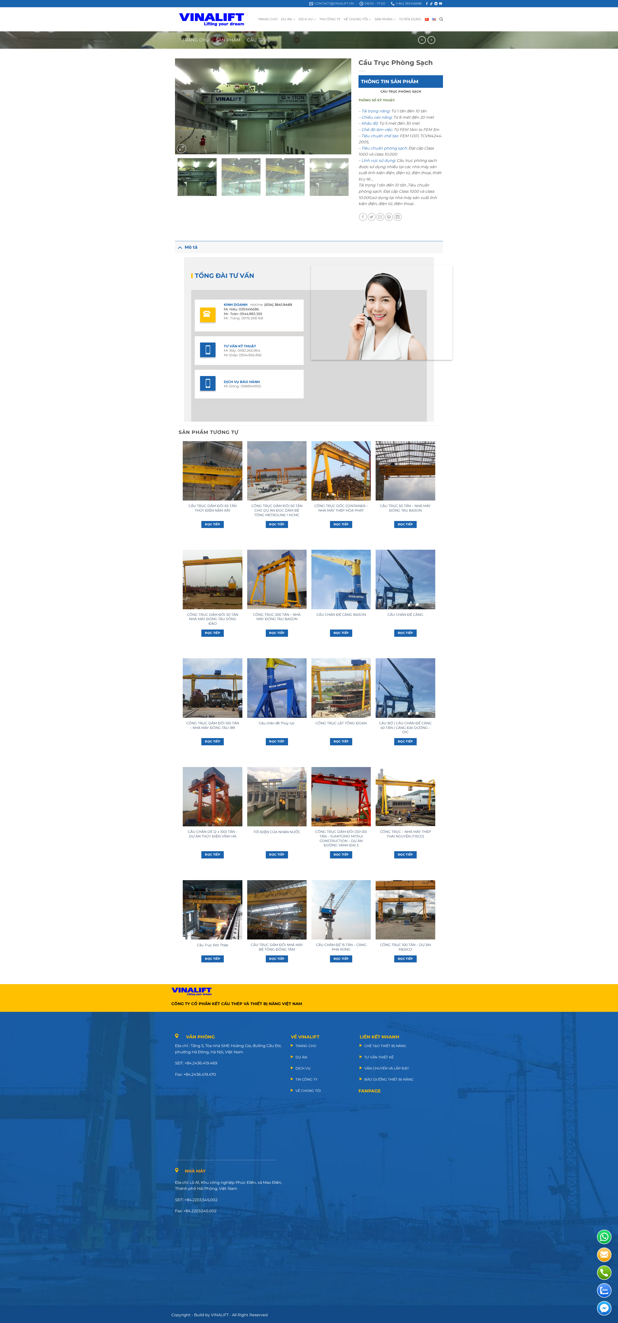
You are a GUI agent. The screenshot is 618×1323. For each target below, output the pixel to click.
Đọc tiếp (212, 524)
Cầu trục (258, 40)
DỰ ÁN (286, 19)
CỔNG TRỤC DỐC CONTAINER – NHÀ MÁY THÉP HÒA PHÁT (341, 508)
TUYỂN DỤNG (410, 19)
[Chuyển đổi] (179, 247)
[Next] (341, 106)
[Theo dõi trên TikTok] (431, 4)
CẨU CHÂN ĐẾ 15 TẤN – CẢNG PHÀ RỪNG (341, 947)
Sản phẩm (228, 40)
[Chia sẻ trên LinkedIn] (398, 217)
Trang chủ (195, 40)
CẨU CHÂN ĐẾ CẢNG (405, 614)
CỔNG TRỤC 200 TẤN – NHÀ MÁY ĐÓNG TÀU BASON (277, 616)
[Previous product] (431, 40)
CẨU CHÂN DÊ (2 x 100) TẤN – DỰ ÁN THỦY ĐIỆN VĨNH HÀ (213, 833)
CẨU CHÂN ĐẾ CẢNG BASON (341, 614)
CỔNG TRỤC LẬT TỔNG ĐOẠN (341, 723)
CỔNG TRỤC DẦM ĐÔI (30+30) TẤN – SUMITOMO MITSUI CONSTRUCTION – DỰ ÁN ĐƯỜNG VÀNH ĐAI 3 (341, 838)
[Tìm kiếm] (441, 19)
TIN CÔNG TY (329, 19)
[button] (181, 148)
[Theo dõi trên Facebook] (426, 4)
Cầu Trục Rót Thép (212, 945)
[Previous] (184, 106)
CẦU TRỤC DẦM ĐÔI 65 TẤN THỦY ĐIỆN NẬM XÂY (213, 508)
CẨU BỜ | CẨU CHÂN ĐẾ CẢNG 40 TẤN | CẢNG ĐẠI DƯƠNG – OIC (405, 727)
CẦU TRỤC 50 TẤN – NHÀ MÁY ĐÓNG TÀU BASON (405, 508)
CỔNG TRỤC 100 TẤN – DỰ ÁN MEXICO (405, 947)
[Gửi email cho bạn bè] (380, 217)
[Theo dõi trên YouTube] (440, 4)
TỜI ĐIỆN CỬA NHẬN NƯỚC (276, 832)
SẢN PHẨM (384, 19)
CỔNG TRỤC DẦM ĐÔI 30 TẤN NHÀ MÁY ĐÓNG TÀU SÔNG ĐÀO (212, 619)
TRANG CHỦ (268, 19)
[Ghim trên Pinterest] (389, 217)
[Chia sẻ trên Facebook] (363, 217)
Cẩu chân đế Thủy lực (277, 723)
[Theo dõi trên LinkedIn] (436, 4)
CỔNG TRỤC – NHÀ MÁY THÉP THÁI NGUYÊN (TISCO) (405, 833)
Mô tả (191, 247)
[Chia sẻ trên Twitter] (372, 217)
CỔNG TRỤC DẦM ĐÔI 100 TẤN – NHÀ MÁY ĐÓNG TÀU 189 (212, 725)
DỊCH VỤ (306, 19)
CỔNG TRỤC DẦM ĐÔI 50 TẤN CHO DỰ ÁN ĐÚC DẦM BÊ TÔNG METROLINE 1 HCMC (276, 510)
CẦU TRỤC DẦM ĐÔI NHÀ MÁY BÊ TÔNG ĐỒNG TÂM (277, 947)
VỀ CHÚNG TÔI (356, 19)
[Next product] (422, 40)
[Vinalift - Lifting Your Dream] (215, 19)
